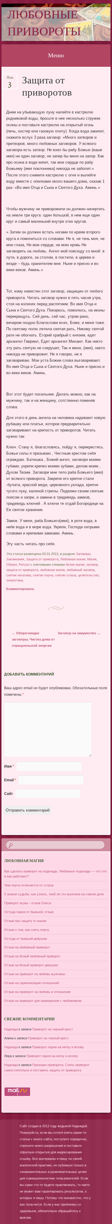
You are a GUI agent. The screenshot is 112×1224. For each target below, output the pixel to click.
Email (10, 780)
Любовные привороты (44, 24)
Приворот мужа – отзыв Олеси (27, 903)
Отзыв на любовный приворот (27, 947)
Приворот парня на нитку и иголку (58, 1047)
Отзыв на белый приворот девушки (31, 965)
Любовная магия (72, 559)
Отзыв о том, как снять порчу (26, 930)
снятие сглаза (65, 575)
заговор (92, 564)
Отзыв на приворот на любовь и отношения (37, 992)
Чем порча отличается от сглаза (28, 885)
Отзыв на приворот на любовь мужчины (34, 974)
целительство (88, 575)
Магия (91, 559)
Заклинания (15, 559)
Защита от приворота (42, 559)
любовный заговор (81, 570)
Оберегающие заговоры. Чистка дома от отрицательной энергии (33, 639)
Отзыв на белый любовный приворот (32, 956)
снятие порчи (43, 575)
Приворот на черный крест (52, 1029)
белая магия (75, 564)
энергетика (14, 580)
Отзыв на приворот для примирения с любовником (43, 1000)
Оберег (11, 564)
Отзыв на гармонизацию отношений (31, 983)
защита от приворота (22, 570)
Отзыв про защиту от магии (25, 921)
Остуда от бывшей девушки (25, 938)
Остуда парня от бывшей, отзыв (28, 912)
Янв (10, 79)
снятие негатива (18, 575)
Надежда (11, 1029)
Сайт (8, 794)
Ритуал (24, 564)
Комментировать (20, 589)
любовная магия (52, 570)
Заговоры (83, 554)
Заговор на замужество (79, 633)
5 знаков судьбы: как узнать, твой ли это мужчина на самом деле (54, 894)
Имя (9, 766)
